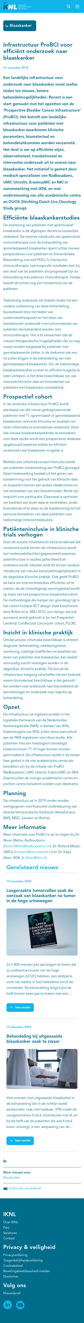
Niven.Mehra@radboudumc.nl (27, 846)
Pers (6, 1227)
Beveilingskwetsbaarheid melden (26, 1271)
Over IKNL (10, 1222)
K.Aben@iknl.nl (34, 858)
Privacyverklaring (15, 1255)
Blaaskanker (21, 26)
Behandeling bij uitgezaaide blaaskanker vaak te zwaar (34, 1039)
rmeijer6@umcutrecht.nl (33, 852)
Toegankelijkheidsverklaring (23, 1260)
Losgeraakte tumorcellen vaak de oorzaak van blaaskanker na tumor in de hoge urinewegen (41, 896)
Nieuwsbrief (11, 1293)
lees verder (23, 1007)
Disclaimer (10, 1276)
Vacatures (10, 1233)
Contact (9, 1238)
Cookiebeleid (13, 1266)
